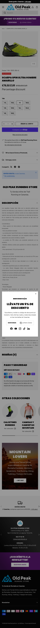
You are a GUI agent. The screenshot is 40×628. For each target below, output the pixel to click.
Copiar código (27, 323)
